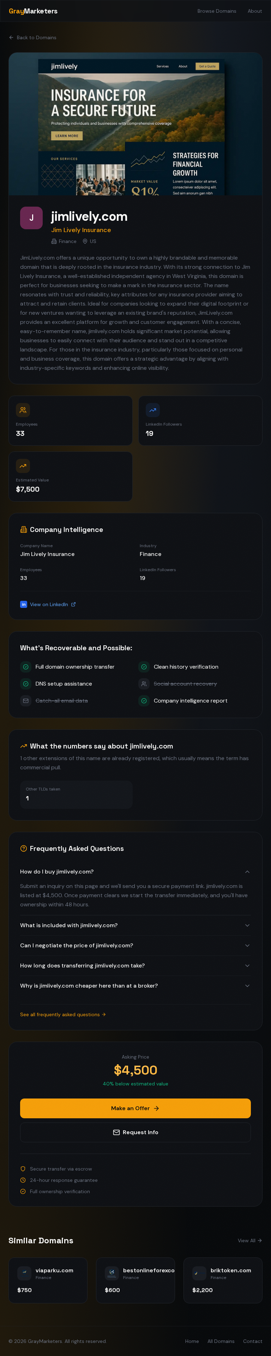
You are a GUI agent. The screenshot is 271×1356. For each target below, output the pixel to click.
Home (192, 1341)
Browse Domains (217, 11)
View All (246, 1240)
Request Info (140, 1132)
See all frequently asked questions (60, 1014)
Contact (253, 1341)
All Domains (221, 1341)
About (255, 11)
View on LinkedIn (45, 604)
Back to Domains (36, 37)
